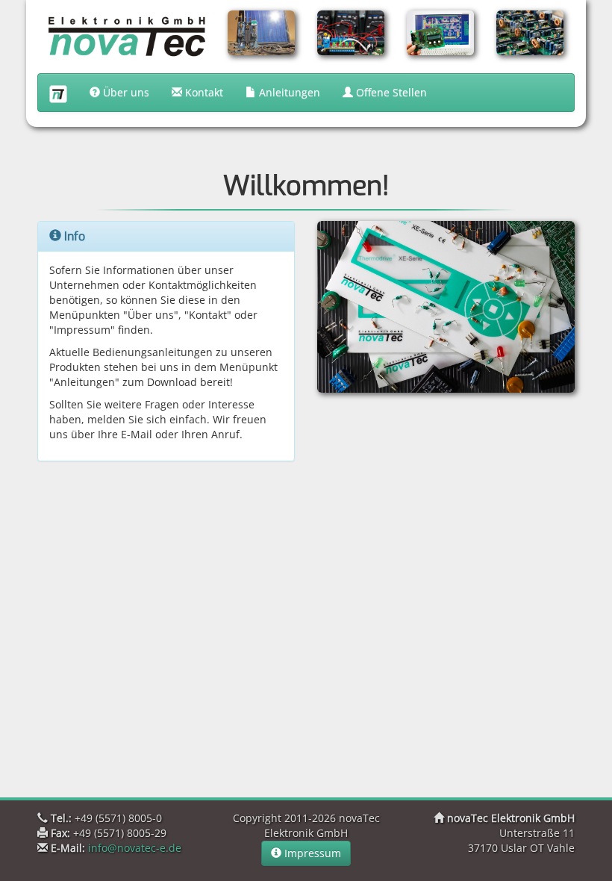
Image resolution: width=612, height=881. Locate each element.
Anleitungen (288, 92)
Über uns (124, 92)
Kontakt (202, 92)
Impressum (311, 853)
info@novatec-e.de (134, 848)
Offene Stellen (390, 92)
